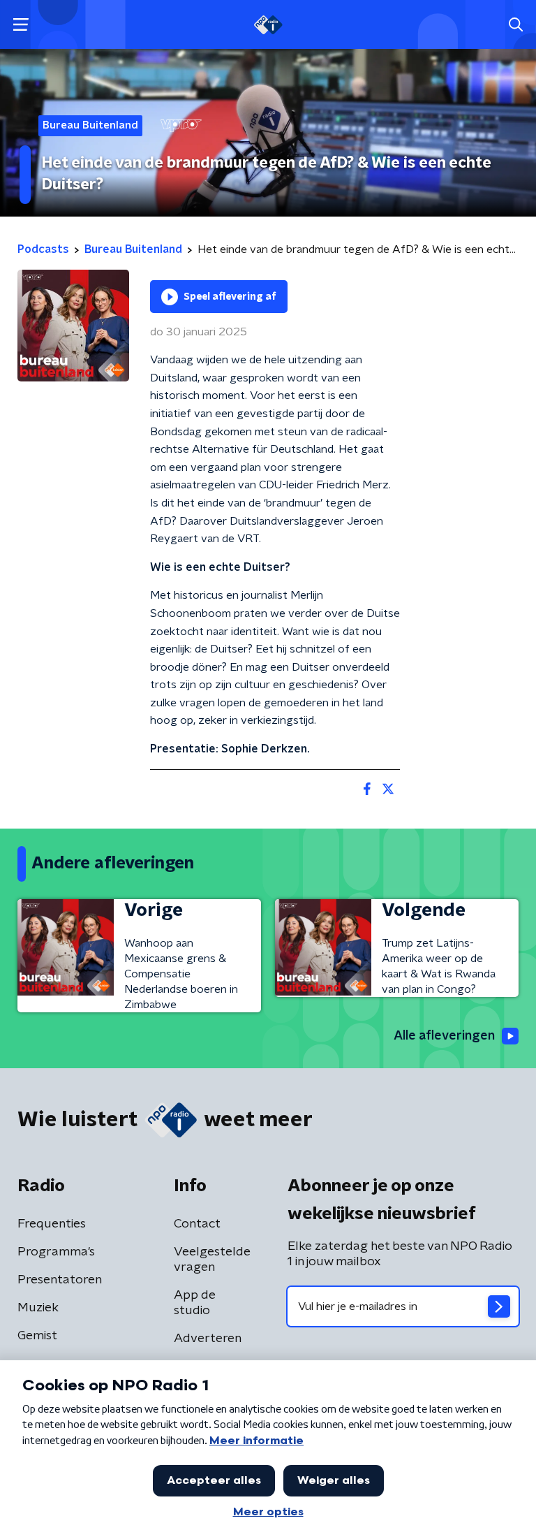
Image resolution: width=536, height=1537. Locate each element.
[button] (20, 25)
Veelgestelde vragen (212, 1260)
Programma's (56, 1252)
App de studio (195, 1303)
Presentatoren (59, 1280)
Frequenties (51, 1224)
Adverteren (207, 1338)
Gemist (37, 1336)
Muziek (38, 1308)
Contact (197, 1224)
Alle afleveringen (444, 1036)
